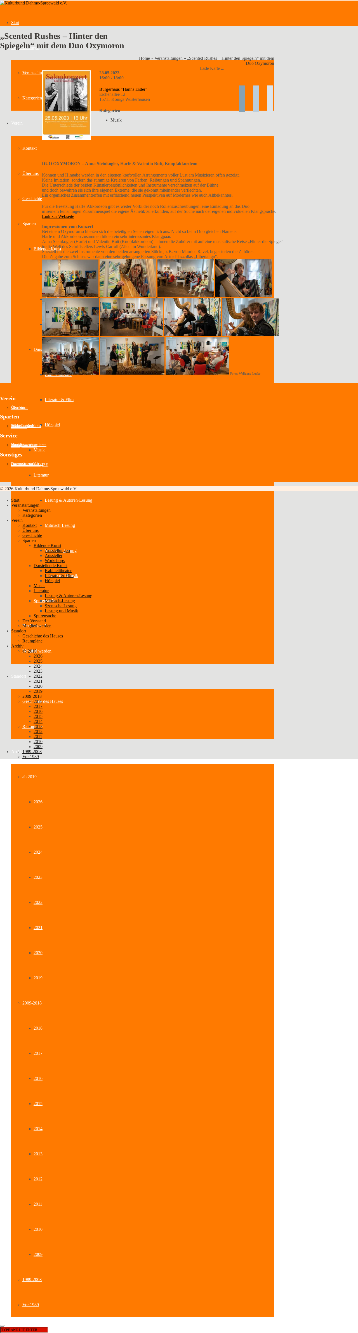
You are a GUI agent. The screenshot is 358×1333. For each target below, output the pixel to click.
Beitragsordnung (24, 446)
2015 (38, 1103)
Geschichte (32, 198)
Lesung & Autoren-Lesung (68, 500)
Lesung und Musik (61, 610)
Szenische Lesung (61, 605)
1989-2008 (32, 1279)
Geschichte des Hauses (42, 701)
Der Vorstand (34, 620)
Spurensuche (45, 615)
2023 (38, 877)
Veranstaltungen (36, 72)
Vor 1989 (30, 1304)
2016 (38, 1078)
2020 (38, 952)
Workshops (55, 560)
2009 (38, 1254)
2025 (38, 827)
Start (15, 22)
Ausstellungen (57, 550)
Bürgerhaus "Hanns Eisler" (123, 89)
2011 (38, 1204)
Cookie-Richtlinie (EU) (29, 465)
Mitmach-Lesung (60, 525)
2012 (38, 1179)
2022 (38, 902)
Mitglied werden (36, 651)
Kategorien (32, 98)
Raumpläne (32, 726)
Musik (39, 449)
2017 (38, 1053)
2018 (38, 1028)
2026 (38, 801)
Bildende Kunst (47, 545)
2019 (38, 977)
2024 (38, 852)
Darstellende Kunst (50, 565)
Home (144, 58)
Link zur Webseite (58, 216)
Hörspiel (52, 424)
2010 (38, 1229)
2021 (38, 927)
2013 (38, 1153)
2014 (38, 1128)
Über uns (30, 173)
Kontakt (29, 148)
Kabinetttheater (58, 570)
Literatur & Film (59, 399)
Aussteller (19, 427)
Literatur (41, 475)
